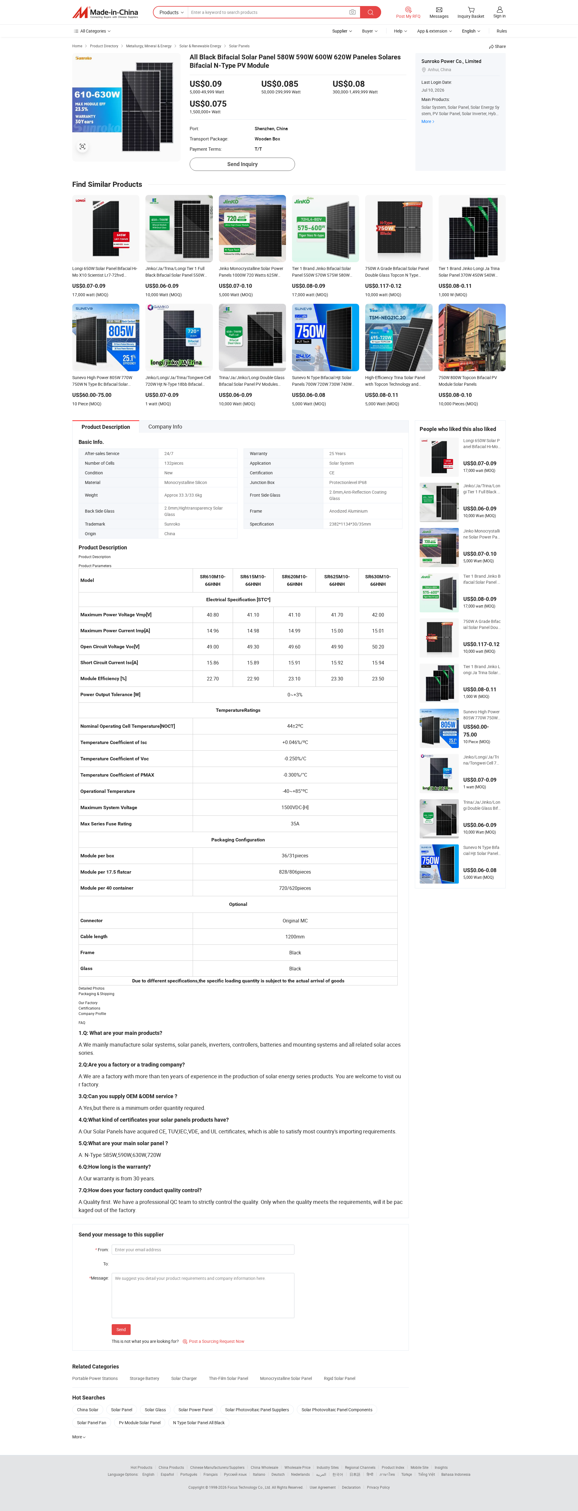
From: (102, 1249)
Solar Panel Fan (91, 1422)
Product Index (393, 1467)
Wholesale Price (297, 1467)
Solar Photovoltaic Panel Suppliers (257, 1409)
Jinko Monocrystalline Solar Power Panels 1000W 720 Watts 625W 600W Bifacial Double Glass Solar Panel (482, 534)
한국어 (337, 1474)
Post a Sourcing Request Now (213, 1341)
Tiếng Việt (426, 1474)
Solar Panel (121, 1409)
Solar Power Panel (196, 1409)
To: (106, 1264)
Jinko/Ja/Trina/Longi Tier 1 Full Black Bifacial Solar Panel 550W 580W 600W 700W (482, 489)
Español (167, 1474)
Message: (99, 1278)
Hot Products (141, 1467)
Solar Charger (184, 1378)
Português (188, 1474)
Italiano (259, 1474)
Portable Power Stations (95, 1378)
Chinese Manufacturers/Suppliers (217, 1467)
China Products (171, 1467)
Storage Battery (144, 1378)
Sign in (499, 16)
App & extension (432, 31)
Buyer (367, 31)
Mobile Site (419, 1467)
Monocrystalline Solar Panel (286, 1378)
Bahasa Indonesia (456, 1474)
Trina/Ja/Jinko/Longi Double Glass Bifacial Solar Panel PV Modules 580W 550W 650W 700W (481, 805)
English (148, 1474)
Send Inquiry (242, 164)
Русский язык (235, 1474)
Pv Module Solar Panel (139, 1422)
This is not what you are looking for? (145, 1341)
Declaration (351, 1487)
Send (121, 1329)
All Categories (93, 31)
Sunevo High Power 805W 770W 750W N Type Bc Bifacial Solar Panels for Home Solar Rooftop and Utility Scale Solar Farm (482, 715)
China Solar (87, 1409)
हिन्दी (370, 1474)
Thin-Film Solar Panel (228, 1378)
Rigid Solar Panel (339, 1378)
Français (211, 1474)
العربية (321, 1474)
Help (398, 31)
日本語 (355, 1474)
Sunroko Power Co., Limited (451, 61)
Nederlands (300, 1474)
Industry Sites (328, 1467)
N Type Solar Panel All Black (199, 1422)
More (426, 121)
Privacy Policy (378, 1487)
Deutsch (278, 1474)
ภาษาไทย (387, 1474)
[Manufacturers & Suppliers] (105, 12)
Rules (502, 31)
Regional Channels (360, 1467)
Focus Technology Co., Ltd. (250, 1487)
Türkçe (406, 1474)
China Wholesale (264, 1467)
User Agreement (323, 1487)
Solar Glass (155, 1409)
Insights (441, 1467)
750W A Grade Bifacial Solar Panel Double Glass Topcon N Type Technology (482, 624)
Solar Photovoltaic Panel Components (337, 1409)
